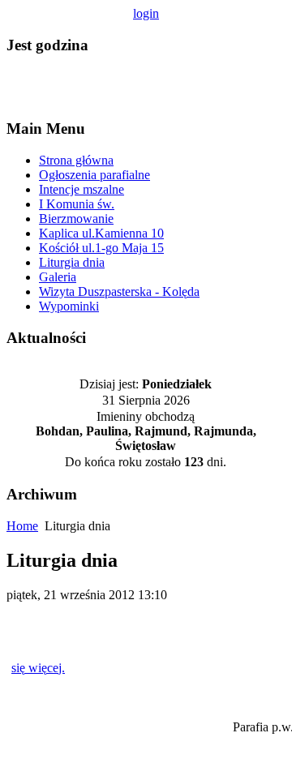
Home (22, 526)
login (146, 13)
